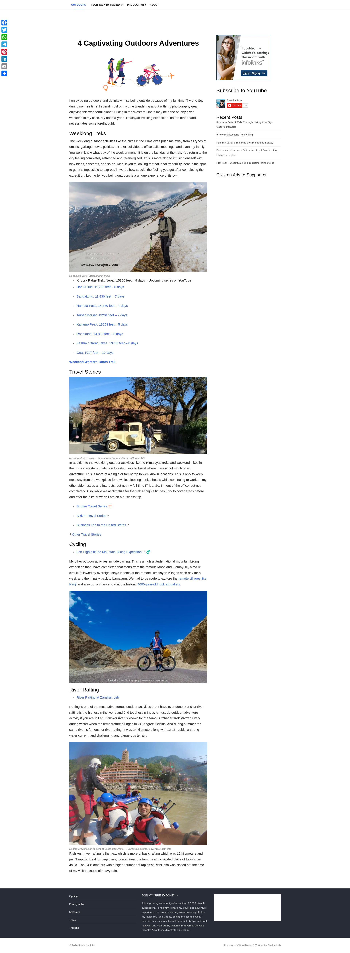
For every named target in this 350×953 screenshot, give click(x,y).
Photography (76, 904)
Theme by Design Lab (268, 945)
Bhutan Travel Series (92, 506)
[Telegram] (4, 44)
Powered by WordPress (237, 945)
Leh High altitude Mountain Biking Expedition (109, 552)
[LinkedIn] (4, 59)
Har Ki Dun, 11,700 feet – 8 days (100, 287)
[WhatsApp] (4, 37)
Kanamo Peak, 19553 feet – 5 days (102, 324)
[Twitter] (4, 29)
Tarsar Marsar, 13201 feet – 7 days (102, 315)
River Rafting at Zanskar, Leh (98, 697)
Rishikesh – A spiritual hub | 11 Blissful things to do (245, 162)
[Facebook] (4, 22)
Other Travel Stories (86, 534)
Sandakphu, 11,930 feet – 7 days (101, 296)
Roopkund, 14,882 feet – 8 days (100, 334)
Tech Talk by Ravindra (107, 4)
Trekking (74, 927)
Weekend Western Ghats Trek (92, 362)
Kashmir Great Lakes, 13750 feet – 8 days (107, 343)
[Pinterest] (4, 51)
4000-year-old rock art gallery (158, 584)
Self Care (74, 911)
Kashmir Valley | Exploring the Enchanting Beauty (244, 142)
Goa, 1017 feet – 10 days (95, 352)
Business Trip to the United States (101, 525)
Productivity (136, 4)
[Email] (4, 66)
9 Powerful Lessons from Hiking (234, 134)
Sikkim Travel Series (91, 516)
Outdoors (78, 4)
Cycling (73, 896)
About (154, 4)
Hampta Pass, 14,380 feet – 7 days (102, 306)
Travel (72, 919)
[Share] (4, 73)
